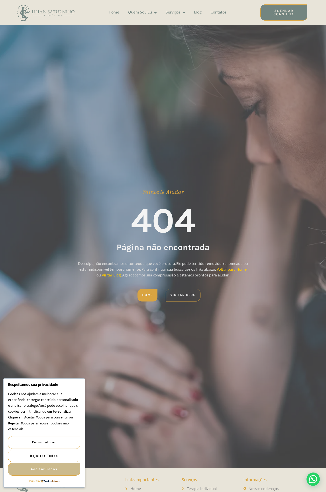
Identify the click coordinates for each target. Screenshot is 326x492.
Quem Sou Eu (140, 12)
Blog (198, 12)
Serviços (173, 12)
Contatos (218, 12)
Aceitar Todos (44, 469)
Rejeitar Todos (44, 456)
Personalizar (44, 442)
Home (114, 12)
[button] (313, 479)
